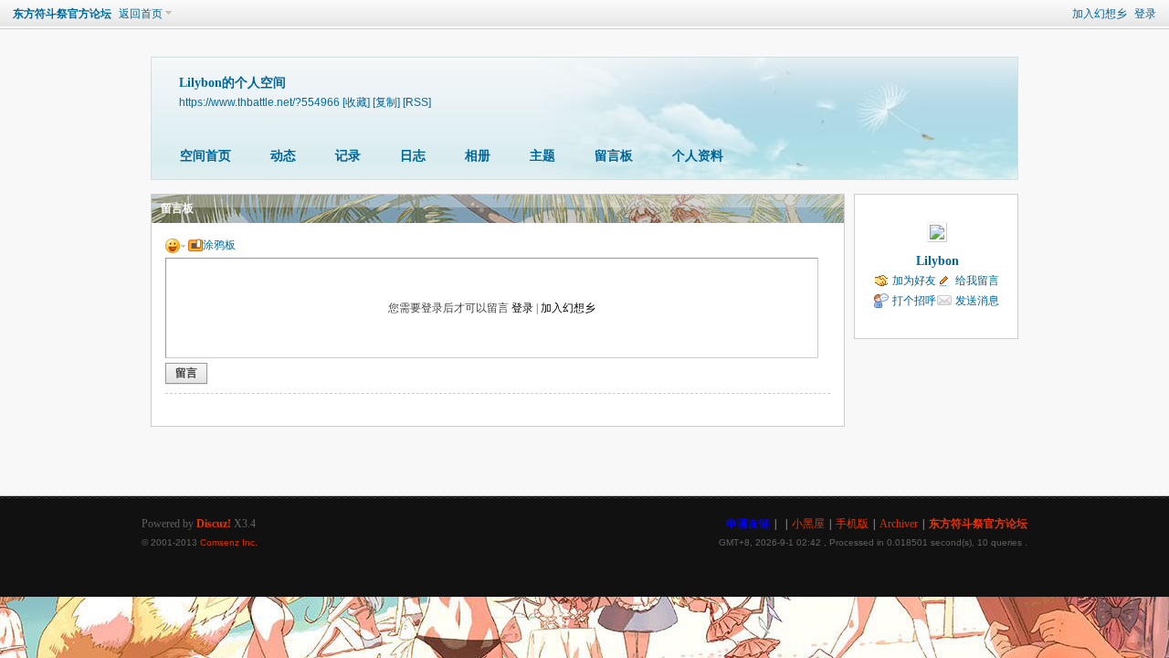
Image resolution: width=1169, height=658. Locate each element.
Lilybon (937, 261)
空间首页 (205, 156)
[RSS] (417, 102)
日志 (413, 156)
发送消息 (977, 300)
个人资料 (697, 156)
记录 (348, 156)
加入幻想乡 (1099, 13)
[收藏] (356, 102)
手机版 (852, 523)
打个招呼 (914, 300)
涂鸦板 (219, 245)
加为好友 (914, 280)
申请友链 (748, 523)
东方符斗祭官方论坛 (62, 13)
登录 (1145, 13)
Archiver (898, 523)
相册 (477, 156)
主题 (542, 156)
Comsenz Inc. (229, 542)
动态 (283, 156)
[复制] (386, 102)
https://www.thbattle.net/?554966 (259, 102)
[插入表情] (175, 245)
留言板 (614, 156)
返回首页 (141, 13)
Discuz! (213, 523)
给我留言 (977, 280)
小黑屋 (808, 523)
